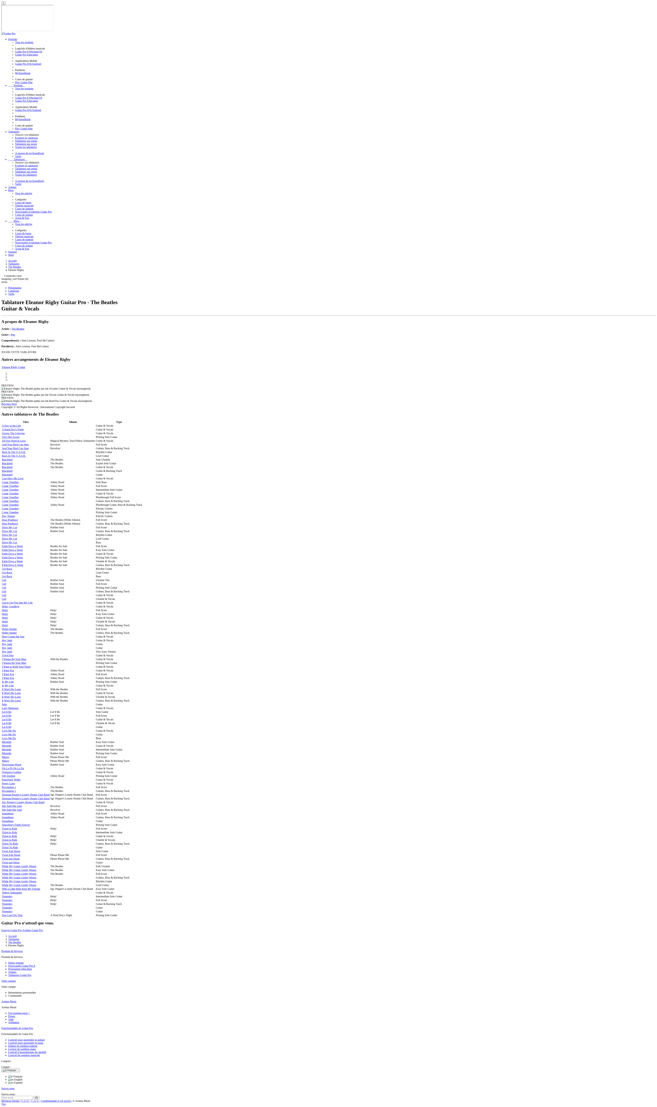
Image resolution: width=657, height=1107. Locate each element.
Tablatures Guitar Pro (19, 975)
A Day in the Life (11, 425)
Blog (11, 190)
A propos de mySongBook (29, 153)
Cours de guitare (24, 214)
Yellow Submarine (12, 892)
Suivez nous (8, 1088)
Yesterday (7, 896)
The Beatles (17, 328)
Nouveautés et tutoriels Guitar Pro (33, 211)
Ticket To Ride (10, 843)
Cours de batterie (24, 208)
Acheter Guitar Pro (32, 930)
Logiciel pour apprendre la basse (25, 1042)
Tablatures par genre (26, 144)
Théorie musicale (24, 205)
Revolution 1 (9, 787)
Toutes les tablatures (26, 147)
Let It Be (6, 711)
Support (12, 251)
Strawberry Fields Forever (16, 824)
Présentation (14, 287)
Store (11, 254)
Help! (5, 610)
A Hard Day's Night (13, 429)
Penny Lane (8, 783)
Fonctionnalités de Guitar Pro (17, 1028)
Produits (12, 39)
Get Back (7, 568)
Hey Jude (7, 640)
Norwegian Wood (11, 764)
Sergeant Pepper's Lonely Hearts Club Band (26, 794)
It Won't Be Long (11, 689)
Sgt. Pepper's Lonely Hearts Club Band (23, 802)
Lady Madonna (10, 708)
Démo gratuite (16, 962)
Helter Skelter (9, 629)
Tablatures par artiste (26, 140)
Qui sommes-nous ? (19, 1013)
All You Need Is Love (14, 440)
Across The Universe (13, 433)
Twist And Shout (11, 851)
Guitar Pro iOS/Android (28, 63)
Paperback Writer (11, 779)
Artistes (12, 187)
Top (3, 1104)
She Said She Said (12, 806)
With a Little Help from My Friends (21, 888)
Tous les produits (24, 42)
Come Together (10, 482)
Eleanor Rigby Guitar (13, 367)
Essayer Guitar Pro (11, 930)
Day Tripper (8, 516)
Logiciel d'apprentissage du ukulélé (27, 1052)
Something (8, 813)
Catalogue (13, 290)
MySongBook (22, 73)
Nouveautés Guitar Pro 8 (21, 965)
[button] (6, 404)
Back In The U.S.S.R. (14, 452)
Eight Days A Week (12, 565)
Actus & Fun (22, 218)
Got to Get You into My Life (17, 602)
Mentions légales (10, 1100)
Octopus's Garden (11, 772)
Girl (4, 580)
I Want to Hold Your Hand (16, 666)
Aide (11, 1019)
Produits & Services (12, 951)
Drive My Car (9, 527)
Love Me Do (9, 730)
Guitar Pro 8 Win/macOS (28, 51)
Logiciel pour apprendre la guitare (26, 1039)
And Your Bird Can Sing (15, 444)
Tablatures (13, 131)
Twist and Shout (11, 858)
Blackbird (7, 459)
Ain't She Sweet (10, 437)
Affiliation (13, 1022)
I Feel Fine (8, 655)
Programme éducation (20, 969)
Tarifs (18, 156)
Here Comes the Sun (13, 636)
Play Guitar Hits (24, 82)
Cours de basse (23, 202)
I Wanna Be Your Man (14, 659)
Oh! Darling (8, 775)
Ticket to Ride (9, 828)
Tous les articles (23, 193)
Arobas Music (9, 1001)
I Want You (8, 670)
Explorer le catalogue (26, 137)
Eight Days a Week (12, 546)
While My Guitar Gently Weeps (19, 866)
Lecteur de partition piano (22, 1049)
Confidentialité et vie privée (56, 1100)
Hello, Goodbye (10, 606)
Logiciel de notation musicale (24, 1055)
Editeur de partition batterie (22, 1046)
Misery (5, 757)
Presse (11, 1016)
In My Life (8, 681)
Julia (4, 704)
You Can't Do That (12, 915)
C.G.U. (25, 1100)
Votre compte (8, 980)
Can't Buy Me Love (12, 478)
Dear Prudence (10, 519)
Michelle (6, 742)
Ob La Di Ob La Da (13, 768)
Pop (13, 334)
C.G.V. (35, 1100)
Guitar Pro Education (26, 54)
